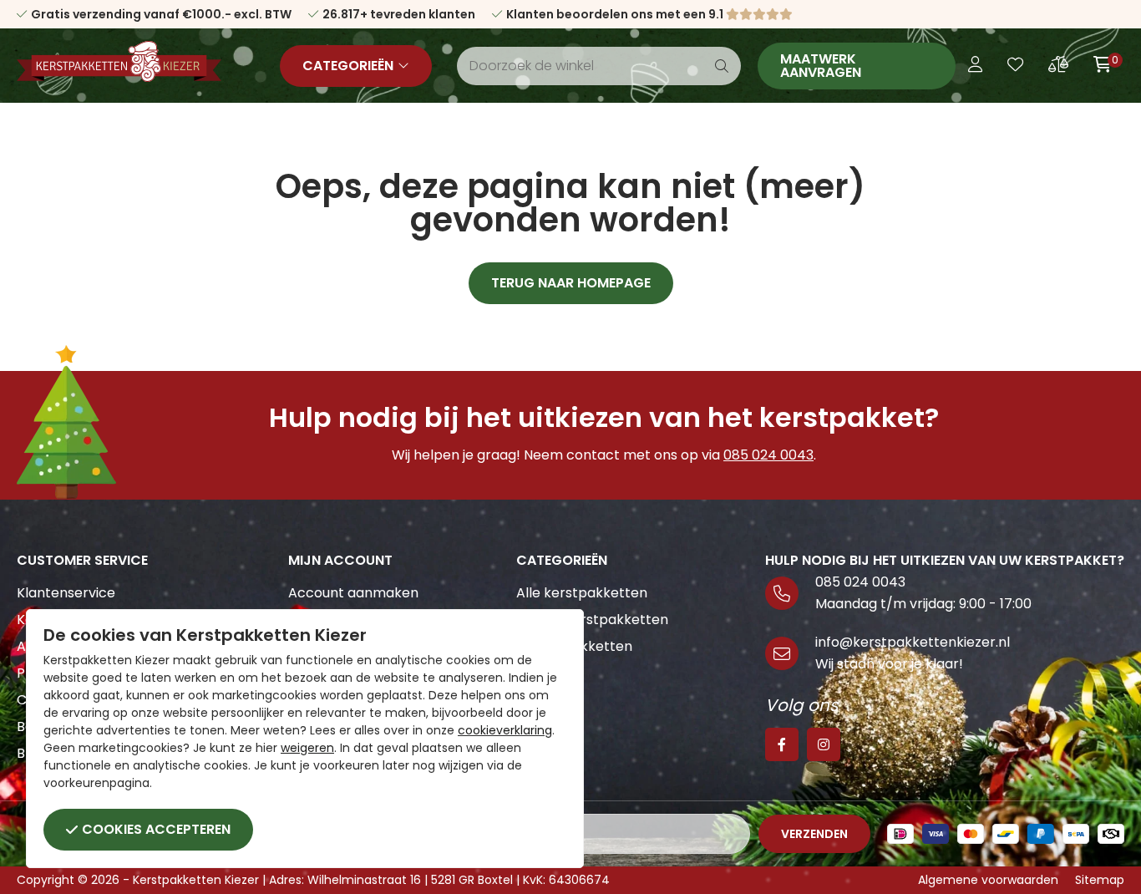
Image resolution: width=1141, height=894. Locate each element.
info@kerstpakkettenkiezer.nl (912, 642)
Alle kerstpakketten (581, 592)
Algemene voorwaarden (988, 879)
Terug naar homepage (571, 282)
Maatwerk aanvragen (820, 65)
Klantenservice (66, 592)
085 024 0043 (768, 455)
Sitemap (1099, 879)
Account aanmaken (353, 592)
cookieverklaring (505, 730)
